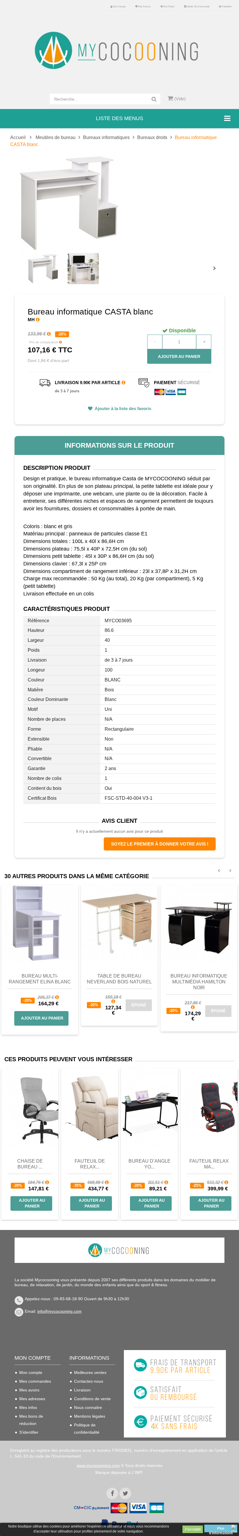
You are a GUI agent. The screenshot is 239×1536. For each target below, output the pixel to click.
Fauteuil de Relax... (90, 1164)
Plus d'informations (221, 1529)
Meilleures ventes (90, 1372)
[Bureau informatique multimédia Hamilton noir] (199, 922)
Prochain (216, 272)
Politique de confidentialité (86, 1429)
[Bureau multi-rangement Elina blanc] (39, 922)
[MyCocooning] (119, 50)
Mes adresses (32, 1398)
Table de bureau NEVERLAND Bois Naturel (119, 978)
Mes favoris (144, 6)
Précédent (29, 261)
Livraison (82, 1390)
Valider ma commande (198, 6)
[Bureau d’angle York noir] (149, 1107)
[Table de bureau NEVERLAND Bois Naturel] (119, 922)
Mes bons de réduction (31, 1420)
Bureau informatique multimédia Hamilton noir (199, 981)
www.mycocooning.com (98, 1465)
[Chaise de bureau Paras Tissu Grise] (29, 1107)
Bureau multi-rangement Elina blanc (40, 978)
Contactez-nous (88, 1381)
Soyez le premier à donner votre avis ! (159, 843)
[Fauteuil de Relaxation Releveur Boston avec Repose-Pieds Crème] (89, 1107)
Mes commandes (35, 1381)
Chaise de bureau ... (30, 1164)
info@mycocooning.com (59, 1311)
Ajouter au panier (179, 356)
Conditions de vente (92, 1398)
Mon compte (119, 6)
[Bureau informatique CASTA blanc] (43, 268)
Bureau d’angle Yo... (150, 1164)
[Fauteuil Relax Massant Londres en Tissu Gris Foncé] (209, 1107)
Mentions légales (89, 1416)
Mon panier (169, 6)
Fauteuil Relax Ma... (209, 1164)
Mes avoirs (29, 1390)
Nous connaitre (88, 1407)
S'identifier (226, 6)
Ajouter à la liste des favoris (122, 408)
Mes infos (28, 1407)
